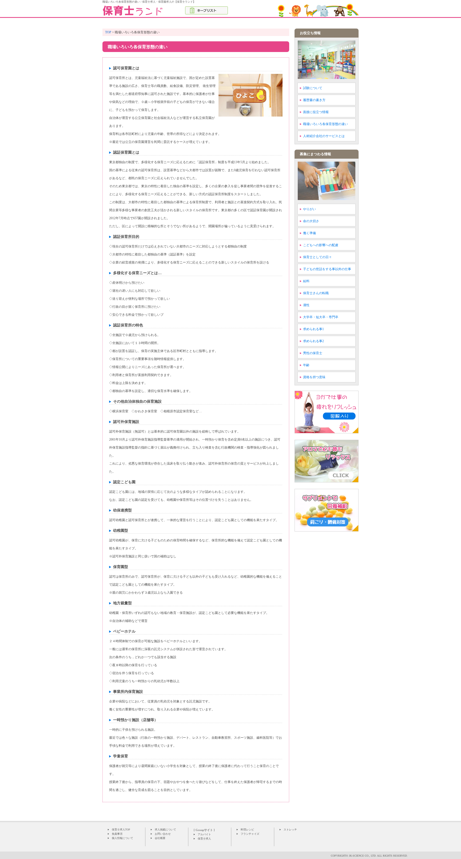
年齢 (306, 365)
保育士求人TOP (121, 829)
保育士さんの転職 (316, 293)
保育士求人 (204, 838)
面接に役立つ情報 (316, 112)
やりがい (309, 209)
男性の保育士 (312, 353)
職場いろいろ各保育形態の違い (325, 124)
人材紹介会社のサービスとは (324, 136)
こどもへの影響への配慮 (320, 245)
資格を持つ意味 (314, 377)
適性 (306, 305)
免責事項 (117, 833)
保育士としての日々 (317, 257)
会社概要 (160, 838)
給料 (306, 281)
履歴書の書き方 (314, 100)
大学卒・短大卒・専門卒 (320, 317)
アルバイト (204, 834)
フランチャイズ (250, 833)
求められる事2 (313, 341)
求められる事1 (313, 329)
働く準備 (309, 233)
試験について (312, 88)
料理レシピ (247, 829)
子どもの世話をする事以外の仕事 (327, 269)
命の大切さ (311, 221)
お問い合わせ (163, 833)
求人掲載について (165, 829)
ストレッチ (290, 829)
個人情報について (122, 838)
